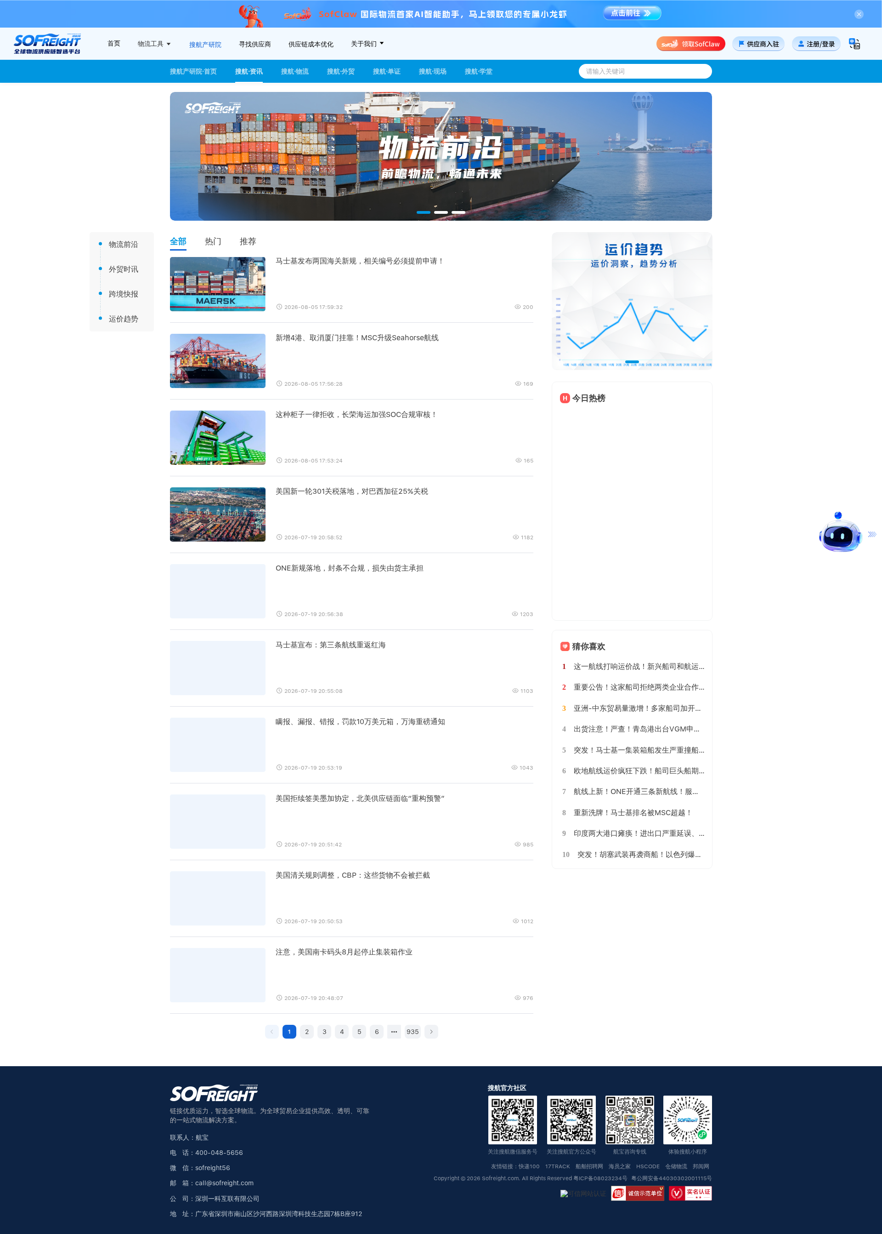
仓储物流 (676, 1167)
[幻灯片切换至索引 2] (441, 212)
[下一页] (431, 1032)
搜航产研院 (205, 44)
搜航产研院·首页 (193, 71)
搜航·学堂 (478, 71)
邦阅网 (701, 1167)
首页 (113, 43)
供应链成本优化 (311, 44)
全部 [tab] (178, 241)
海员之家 (620, 1167)
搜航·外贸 (341, 71)
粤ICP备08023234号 (601, 1178)
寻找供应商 (255, 44)
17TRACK (557, 1167)
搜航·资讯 (249, 71)
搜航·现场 (433, 71)
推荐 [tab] (248, 241)
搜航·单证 (387, 71)
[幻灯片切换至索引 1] (423, 212)
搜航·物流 (295, 71)
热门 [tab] (213, 241)
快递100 (529, 1167)
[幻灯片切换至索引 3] (458, 212)
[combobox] (644, 71)
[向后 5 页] (394, 1032)
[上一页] (272, 1032)
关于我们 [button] (365, 43)
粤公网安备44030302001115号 (671, 1178)
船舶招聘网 (589, 1167)
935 (413, 1031)
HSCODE (648, 1167)
